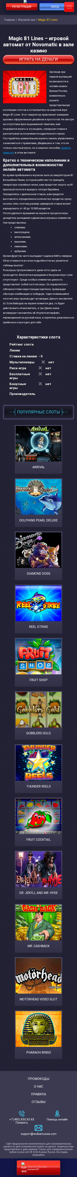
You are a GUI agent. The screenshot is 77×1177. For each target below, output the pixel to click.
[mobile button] (69, 7)
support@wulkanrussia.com (38, 1133)
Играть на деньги (38, 59)
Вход (55, 6)
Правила (38, 1094)
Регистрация (21, 6)
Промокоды (38, 1079)
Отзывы (39, 1102)
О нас (38, 1086)
